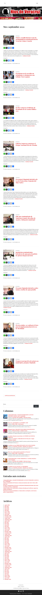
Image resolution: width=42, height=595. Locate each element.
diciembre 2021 (8, 579)
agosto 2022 (7, 568)
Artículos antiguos (10, 395)
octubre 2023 (7, 550)
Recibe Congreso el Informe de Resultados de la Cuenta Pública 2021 (26, 109)
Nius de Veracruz (8, 63)
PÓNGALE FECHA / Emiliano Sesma (19, 430)
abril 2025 (7, 526)
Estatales (17, 71)
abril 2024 (7, 542)
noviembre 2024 (8, 532)
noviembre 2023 (8, 548)
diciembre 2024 (8, 531)
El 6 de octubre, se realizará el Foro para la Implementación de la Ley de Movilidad (27, 326)
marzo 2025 (7, 527)
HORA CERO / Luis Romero (18, 424)
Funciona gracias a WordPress (15, 593)
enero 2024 (7, 546)
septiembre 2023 (8, 551)
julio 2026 (7, 506)
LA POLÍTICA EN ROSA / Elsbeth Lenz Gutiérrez (22, 446)
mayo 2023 (7, 556)
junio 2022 (7, 571)
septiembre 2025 (8, 519)
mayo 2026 (7, 509)
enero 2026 (7, 514)
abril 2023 (7, 558)
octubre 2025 (7, 518)
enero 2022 (7, 578)
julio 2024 (7, 538)
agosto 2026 (7, 505)
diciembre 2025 (8, 515)
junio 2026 (7, 507)
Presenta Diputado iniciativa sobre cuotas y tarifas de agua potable (27, 289)
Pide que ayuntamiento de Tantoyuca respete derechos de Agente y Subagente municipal (25, 218)
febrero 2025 (7, 529)
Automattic (30, 593)
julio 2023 (7, 554)
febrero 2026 (7, 513)
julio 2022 (7, 570)
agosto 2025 (7, 521)
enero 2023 (7, 562)
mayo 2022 (7, 572)
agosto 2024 (7, 536)
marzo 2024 (7, 543)
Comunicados (21, 584)
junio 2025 (7, 523)
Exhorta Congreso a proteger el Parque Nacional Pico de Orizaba (26, 144)
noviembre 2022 (8, 564)
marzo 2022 (7, 575)
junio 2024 (7, 539)
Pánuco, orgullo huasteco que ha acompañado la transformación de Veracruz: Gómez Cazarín (27, 39)
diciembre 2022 (8, 563)
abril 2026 (7, 510)
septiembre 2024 (8, 535)
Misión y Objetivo (21, 586)
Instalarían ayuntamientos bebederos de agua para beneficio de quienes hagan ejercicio (26, 253)
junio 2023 (7, 555)
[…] (22, 420)
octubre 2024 (7, 534)
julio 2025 (7, 522)
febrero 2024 (7, 544)
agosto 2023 (7, 552)
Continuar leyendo (26, 55)
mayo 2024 (7, 540)
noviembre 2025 (8, 517)
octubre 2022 (7, 566)
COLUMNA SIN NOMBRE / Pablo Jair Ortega (21, 417)
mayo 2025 (7, 525)
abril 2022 (7, 574)
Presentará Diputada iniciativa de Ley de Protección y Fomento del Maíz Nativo (27, 181)
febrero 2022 (7, 576)
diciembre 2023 (8, 547)
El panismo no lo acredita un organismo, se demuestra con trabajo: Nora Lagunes (25, 75)
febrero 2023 (7, 560)
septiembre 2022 (8, 567)
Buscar (4, 404)
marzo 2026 (7, 511)
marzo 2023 (7, 559)
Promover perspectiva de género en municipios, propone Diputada (27, 362)
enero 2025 (7, 530)
